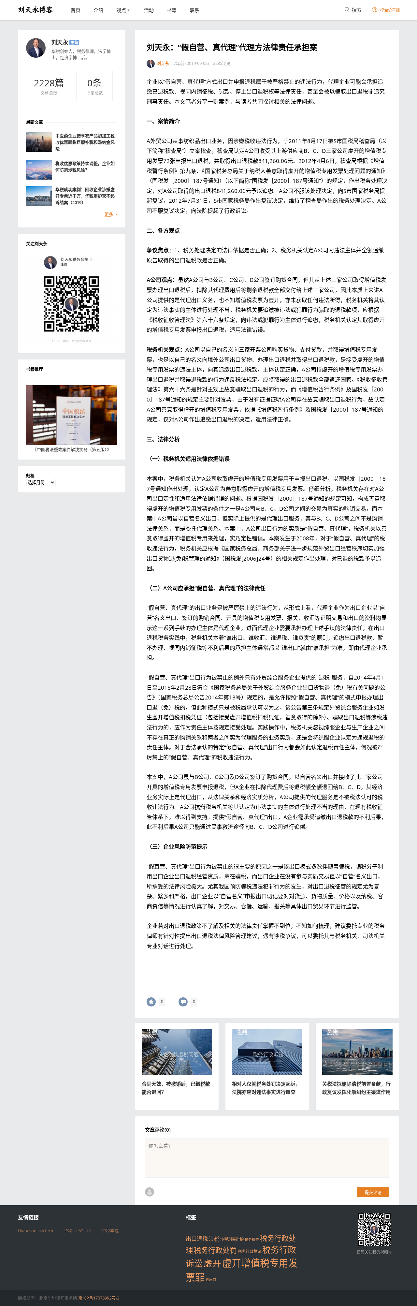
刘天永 (59, 42)
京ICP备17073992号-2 (98, 1298)
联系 (194, 10)
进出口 (211, 1279)
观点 (121, 10)
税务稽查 (252, 1239)
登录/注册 (389, 10)
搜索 (356, 10)
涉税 (214, 1238)
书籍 (172, 10)
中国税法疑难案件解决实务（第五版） (72, 449)
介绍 (98, 10)
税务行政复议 (249, 1251)
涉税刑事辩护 (232, 1239)
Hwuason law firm (35, 1231)
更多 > (110, 214)
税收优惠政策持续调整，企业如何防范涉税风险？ (85, 166)
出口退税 (197, 1238)
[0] (151, 1001)
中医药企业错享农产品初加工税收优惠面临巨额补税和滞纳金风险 (85, 142)
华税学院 (110, 1231)
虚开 (212, 1263)
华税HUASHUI (77, 1231)
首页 (75, 10)
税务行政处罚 (215, 1250)
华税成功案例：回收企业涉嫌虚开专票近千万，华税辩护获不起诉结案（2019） (85, 195)
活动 (149, 10)
